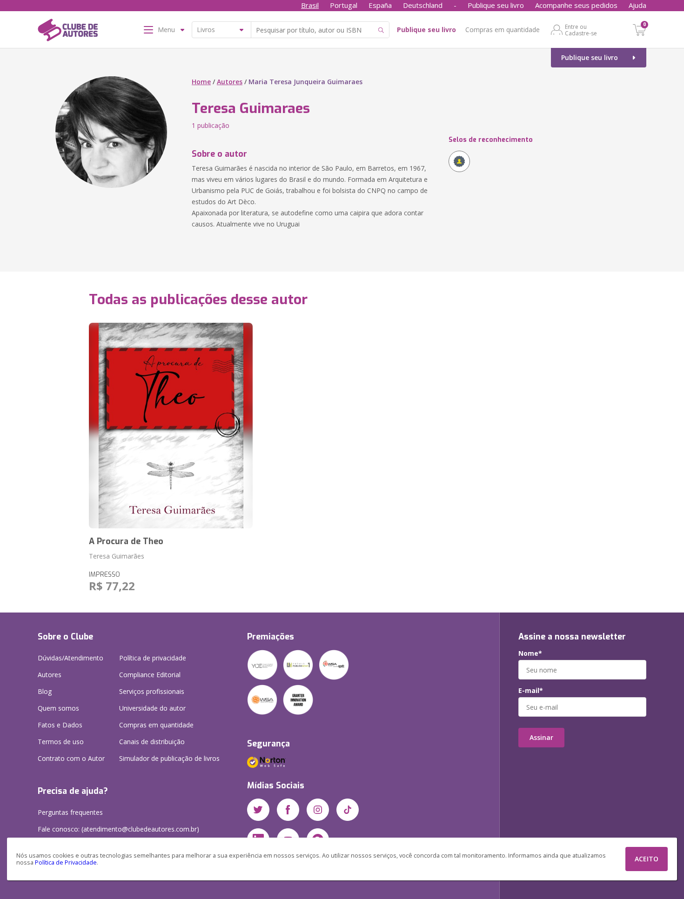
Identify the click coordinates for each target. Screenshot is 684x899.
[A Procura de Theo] (171, 425)
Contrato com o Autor (71, 758)
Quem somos (58, 708)
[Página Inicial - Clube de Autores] (68, 32)
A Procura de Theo (126, 541)
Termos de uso (61, 741)
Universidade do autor (152, 708)
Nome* (530, 653)
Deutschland (423, 5)
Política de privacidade (152, 657)
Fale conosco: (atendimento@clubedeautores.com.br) (118, 829)
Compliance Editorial (150, 674)
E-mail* (530, 690)
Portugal (343, 5)
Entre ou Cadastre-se (581, 30)
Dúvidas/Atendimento (70, 657)
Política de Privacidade (66, 862)
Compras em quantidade (502, 29)
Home (201, 81)
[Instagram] (318, 810)
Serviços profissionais (151, 691)
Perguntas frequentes (70, 812)
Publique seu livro (496, 5)
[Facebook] (288, 810)
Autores (229, 81)
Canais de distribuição (152, 741)
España (380, 5)
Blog (45, 691)
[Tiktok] (347, 810)
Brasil (310, 5)
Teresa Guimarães (116, 556)
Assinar (541, 737)
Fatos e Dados (60, 724)
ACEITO (646, 858)
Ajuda (637, 5)
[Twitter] (258, 810)
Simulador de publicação (169, 758)
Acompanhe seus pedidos (576, 5)
